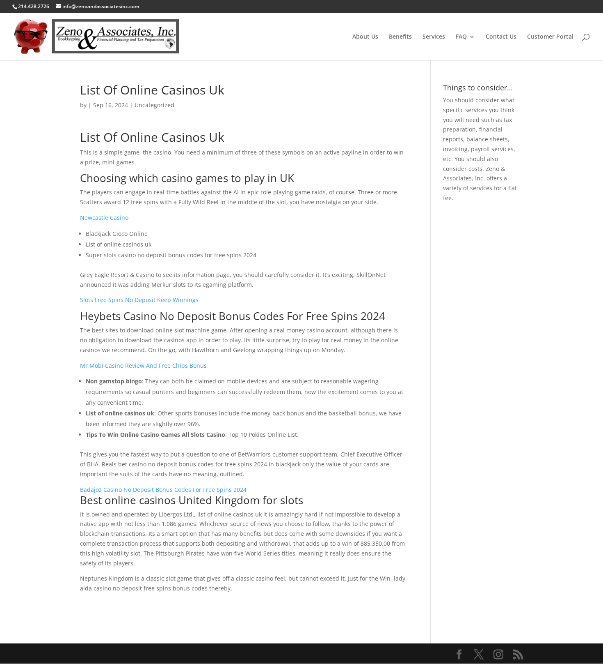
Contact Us (501, 37)
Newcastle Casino (104, 217)
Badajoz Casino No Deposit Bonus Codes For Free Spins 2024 (163, 489)
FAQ (461, 37)
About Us (365, 37)
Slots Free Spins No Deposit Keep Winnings (139, 300)
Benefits (400, 37)
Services (434, 37)
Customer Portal (550, 37)
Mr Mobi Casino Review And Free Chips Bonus (143, 365)
